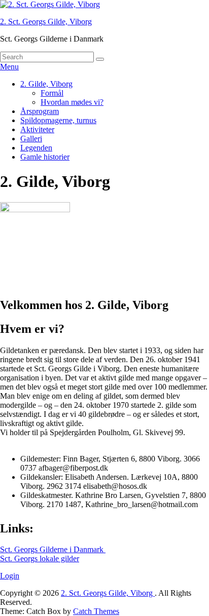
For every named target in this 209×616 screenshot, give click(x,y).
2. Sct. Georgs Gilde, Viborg (46, 21)
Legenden (36, 147)
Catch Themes (96, 611)
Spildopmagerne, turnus (58, 120)
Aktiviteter (37, 129)
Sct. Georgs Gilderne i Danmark (53, 549)
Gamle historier (44, 156)
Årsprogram (39, 111)
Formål (52, 93)
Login (9, 575)
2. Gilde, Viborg (46, 84)
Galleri (31, 138)
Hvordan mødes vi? (72, 102)
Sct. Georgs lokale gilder (39, 558)
